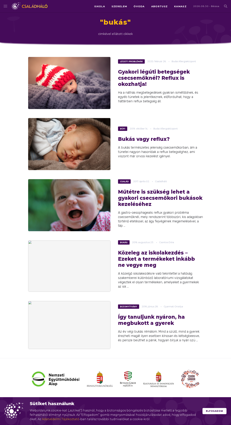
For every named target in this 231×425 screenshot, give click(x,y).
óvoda (139, 6)
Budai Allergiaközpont (184, 61)
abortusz (159, 6)
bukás (124, 242)
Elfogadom (214, 411)
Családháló (29, 6)
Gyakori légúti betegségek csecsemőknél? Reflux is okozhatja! (154, 78)
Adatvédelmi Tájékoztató (60, 419)
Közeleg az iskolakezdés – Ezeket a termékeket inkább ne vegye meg (156, 259)
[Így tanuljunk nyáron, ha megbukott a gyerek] (69, 325)
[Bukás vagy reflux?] (69, 144)
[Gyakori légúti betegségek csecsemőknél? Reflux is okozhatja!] (69, 83)
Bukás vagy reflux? (144, 139)
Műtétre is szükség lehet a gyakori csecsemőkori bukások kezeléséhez (160, 198)
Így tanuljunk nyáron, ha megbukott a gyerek (151, 320)
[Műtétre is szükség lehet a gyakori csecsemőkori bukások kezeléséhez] (69, 205)
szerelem (119, 6)
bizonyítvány (128, 306)
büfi (122, 128)
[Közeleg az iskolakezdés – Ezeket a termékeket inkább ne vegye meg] (69, 266)
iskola (99, 6)
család (124, 181)
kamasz (180, 6)
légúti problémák (131, 61)
